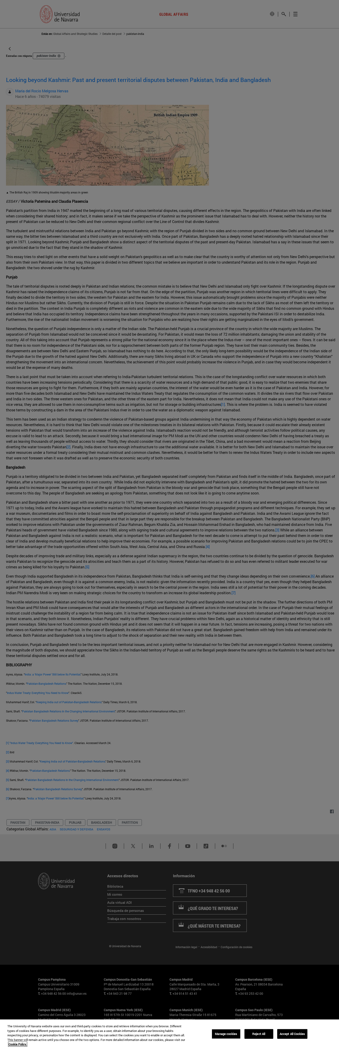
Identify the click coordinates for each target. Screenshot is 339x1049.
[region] (169, 1034)
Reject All (258, 1034)
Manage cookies (226, 1034)
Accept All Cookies (292, 1034)
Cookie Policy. (18, 1044)
